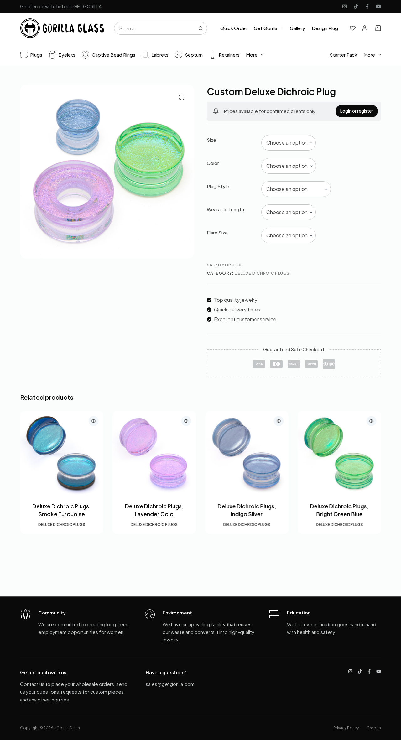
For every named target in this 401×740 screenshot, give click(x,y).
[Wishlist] (353, 28)
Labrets (160, 55)
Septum (194, 55)
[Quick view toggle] (94, 421)
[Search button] (200, 28)
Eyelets (67, 55)
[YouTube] (378, 6)
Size (211, 140)
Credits (374, 728)
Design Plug (325, 28)
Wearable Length (225, 209)
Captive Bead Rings (113, 55)
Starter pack (343, 55)
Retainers (229, 55)
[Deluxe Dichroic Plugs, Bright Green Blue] (339, 453)
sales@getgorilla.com (170, 684)
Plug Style (218, 186)
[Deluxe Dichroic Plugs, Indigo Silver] (247, 453)
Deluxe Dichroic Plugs (262, 272)
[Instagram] (344, 6)
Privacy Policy (346, 728)
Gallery (297, 28)
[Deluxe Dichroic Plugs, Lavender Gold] (154, 453)
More (252, 55)
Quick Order (233, 28)
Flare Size (217, 232)
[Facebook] (367, 6)
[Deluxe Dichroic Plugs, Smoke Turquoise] (61, 453)
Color (213, 163)
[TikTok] (355, 6)
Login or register (356, 111)
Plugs (36, 55)
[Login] (364, 28)
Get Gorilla (265, 28)
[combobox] (154, 28)
